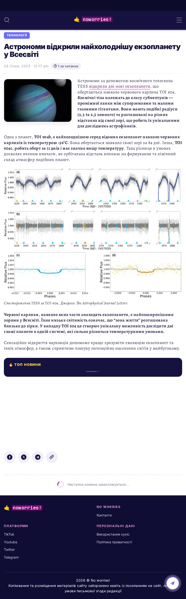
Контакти (104, 515)
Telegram (11, 557)
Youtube (10, 542)
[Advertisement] (93, 411)
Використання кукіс (113, 534)
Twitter (9, 549)
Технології (17, 35)
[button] (7, 20)
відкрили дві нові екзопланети (119, 86)
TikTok (9, 534)
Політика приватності (114, 542)
